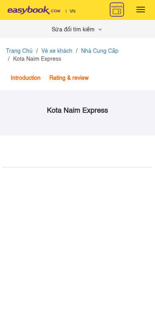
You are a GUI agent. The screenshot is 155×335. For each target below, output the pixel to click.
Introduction (26, 78)
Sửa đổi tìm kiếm (74, 30)
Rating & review (69, 78)
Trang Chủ (19, 51)
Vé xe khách (56, 51)
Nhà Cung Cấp (99, 51)
